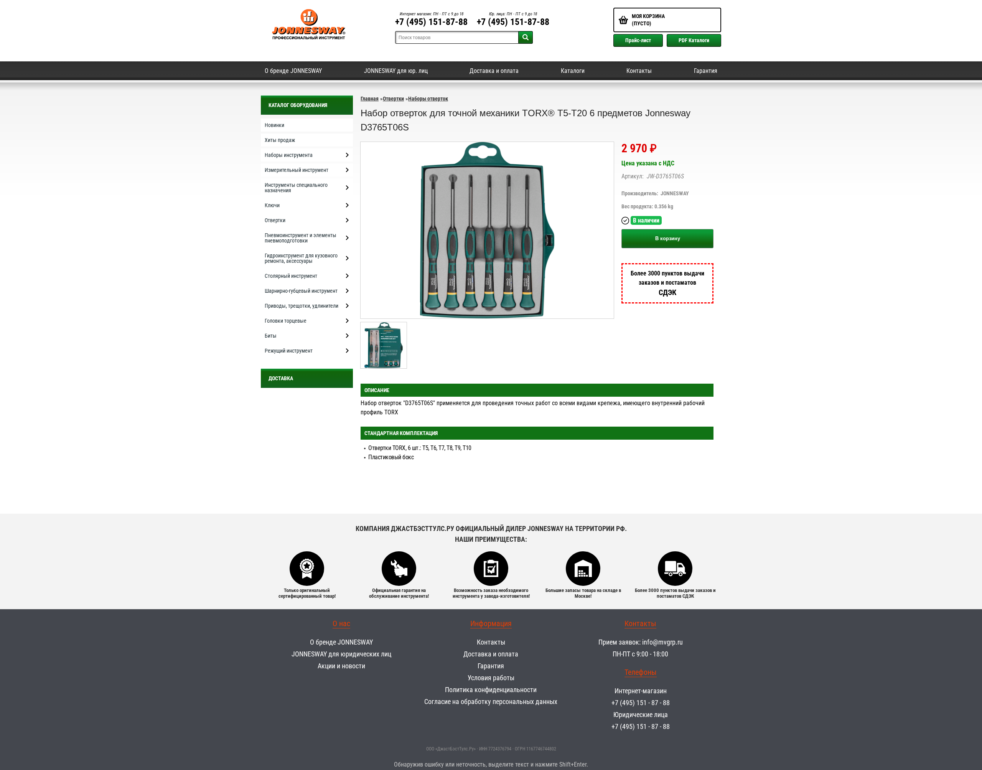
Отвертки (393, 99)
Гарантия (705, 70)
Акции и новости (341, 666)
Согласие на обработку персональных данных (490, 701)
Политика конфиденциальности (491, 690)
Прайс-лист (638, 40)
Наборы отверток (428, 99)
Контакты (639, 70)
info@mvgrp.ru (662, 642)
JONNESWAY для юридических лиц (341, 654)
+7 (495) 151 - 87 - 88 (640, 703)
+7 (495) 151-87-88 (431, 21)
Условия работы (491, 678)
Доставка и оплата (494, 70)
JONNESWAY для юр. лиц (396, 70)
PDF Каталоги (694, 40)
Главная (370, 99)
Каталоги (573, 70)
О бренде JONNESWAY (293, 70)
